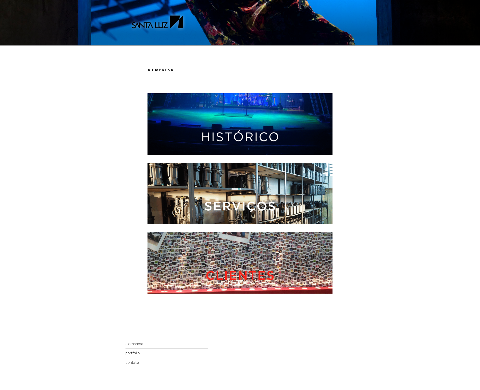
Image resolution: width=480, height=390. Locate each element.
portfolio (133, 353)
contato (132, 362)
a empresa (134, 344)
